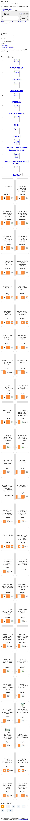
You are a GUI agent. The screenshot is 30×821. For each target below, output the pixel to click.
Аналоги (11, 372)
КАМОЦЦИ (16, 102)
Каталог (11, 21)
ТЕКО (6, 14)
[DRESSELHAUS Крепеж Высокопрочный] (16, 142)
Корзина (4, 10)
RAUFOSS (16, 79)
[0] (12, 198)
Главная (2, 21)
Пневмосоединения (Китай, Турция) (16, 162)
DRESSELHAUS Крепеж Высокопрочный (16, 149)
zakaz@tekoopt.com (6, 9)
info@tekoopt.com (23, 819)
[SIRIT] (16, 119)
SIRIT (16, 125)
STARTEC (16, 136)
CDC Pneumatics (16, 113)
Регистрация (4, 45)
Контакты (23, 21)
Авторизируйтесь (9, 495)
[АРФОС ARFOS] (16, 62)
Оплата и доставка (17, 21)
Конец (10, 810)
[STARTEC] (16, 131)
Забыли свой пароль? (7, 47)
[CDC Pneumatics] (16, 108)
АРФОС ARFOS (16, 68)
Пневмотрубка (16, 91)
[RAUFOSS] (16, 74)
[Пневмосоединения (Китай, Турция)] (16, 156)
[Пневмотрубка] (16, 85)
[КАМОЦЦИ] (16, 96)
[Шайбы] (16, 169)
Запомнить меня (7, 41)
